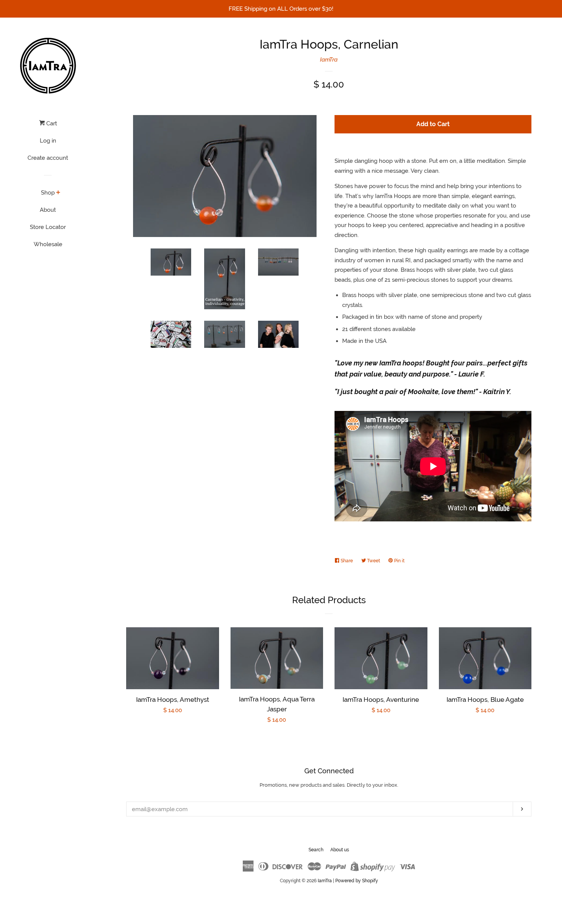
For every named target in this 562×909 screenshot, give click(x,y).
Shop (48, 192)
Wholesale (48, 244)
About (48, 209)
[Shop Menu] (58, 193)
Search (316, 849)
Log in (48, 140)
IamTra (329, 59)
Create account (48, 157)
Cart (51, 123)
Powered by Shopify (356, 880)
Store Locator (48, 227)
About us (339, 849)
